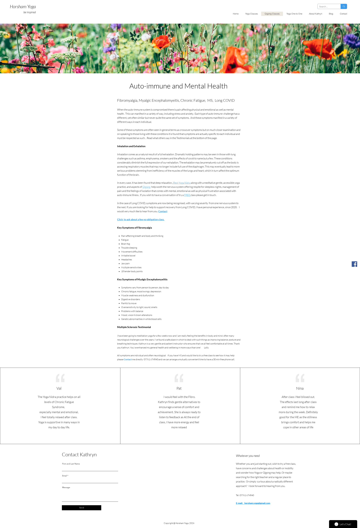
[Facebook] (354, 264)
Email (64, 476)
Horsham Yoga (23, 6)
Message (66, 487)
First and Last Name (71, 464)
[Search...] (344, 6)
